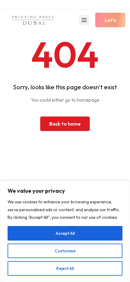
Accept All (65, 233)
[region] (65, 231)
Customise (65, 251)
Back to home (65, 124)
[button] (110, 20)
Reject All (65, 268)
